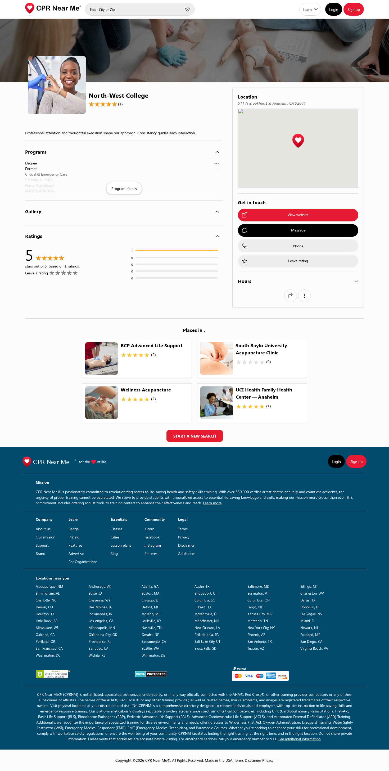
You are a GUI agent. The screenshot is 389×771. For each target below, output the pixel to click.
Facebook (152, 537)
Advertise (76, 553)
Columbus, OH (258, 600)
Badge (74, 528)
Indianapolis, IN (100, 614)
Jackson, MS (151, 614)
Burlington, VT (258, 593)
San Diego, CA (311, 641)
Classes (116, 528)
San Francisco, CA (49, 648)
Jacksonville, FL (206, 614)
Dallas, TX (307, 600)
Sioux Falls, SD (205, 648)
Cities (115, 537)
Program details (124, 188)
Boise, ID (95, 593)
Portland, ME (310, 634)
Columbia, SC (205, 600)
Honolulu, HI (309, 607)
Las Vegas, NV (311, 614)
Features (75, 545)
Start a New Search (194, 436)
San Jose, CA (98, 648)
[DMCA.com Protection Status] (151, 674)
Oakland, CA (45, 634)
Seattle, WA (150, 648)
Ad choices (186, 553)
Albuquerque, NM (49, 586)
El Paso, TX (203, 607)
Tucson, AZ (255, 648)
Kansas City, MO (259, 614)
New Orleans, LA (207, 627)
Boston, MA (150, 593)
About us (43, 528)
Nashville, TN (152, 627)
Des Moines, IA (100, 607)
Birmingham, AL (48, 593)
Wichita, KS (97, 655)
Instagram (152, 545)
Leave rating (298, 260)
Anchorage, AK (100, 586)
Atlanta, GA (150, 586)
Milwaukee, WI (47, 627)
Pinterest (151, 553)
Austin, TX (202, 586)
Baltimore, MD (258, 586)
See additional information (299, 738)
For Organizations (83, 561)
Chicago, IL (150, 600)
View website (298, 214)
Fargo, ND (255, 607)
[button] (298, 141)
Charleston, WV (312, 593)
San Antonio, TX (259, 641)
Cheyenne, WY (99, 600)
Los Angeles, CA (101, 620)
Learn (307, 9)
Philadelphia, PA (207, 634)
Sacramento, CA (154, 641)
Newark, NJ (309, 627)
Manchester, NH (207, 620)
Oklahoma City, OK (103, 634)
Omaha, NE (150, 634)
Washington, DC (48, 655)
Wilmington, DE (153, 655)
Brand (40, 553)
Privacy (183, 537)
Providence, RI (99, 641)
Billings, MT (309, 586)
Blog (114, 553)
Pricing (74, 537)
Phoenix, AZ (256, 634)
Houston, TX (45, 614)
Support (42, 545)
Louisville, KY (151, 620)
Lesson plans (121, 545)
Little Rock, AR (47, 620)
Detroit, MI (150, 607)
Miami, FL (307, 620)
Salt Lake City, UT (207, 641)
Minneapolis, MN (102, 627)
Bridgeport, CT (206, 593)
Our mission (45, 537)
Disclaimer (186, 545)
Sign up (354, 9)
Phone (298, 245)
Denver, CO (44, 607)
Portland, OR (45, 641)
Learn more (212, 502)
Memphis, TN (257, 620)
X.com (149, 528)
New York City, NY (261, 627)
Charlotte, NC (46, 600)
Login (333, 9)
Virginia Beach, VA (314, 648)
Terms (183, 528)
